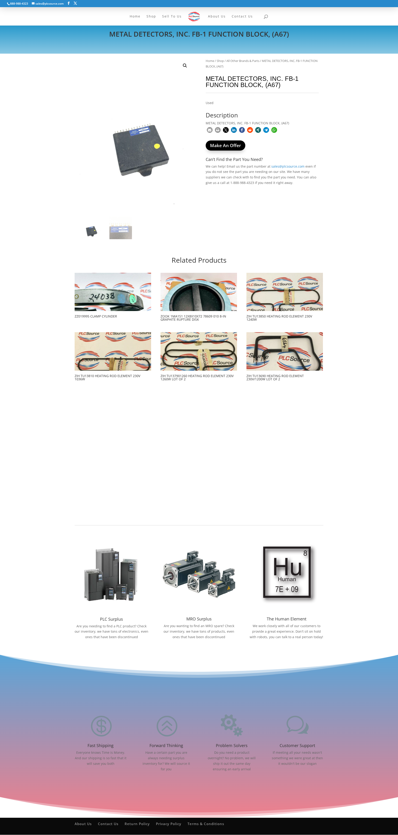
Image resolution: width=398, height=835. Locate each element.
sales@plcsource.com (287, 166)
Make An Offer (225, 145)
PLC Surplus (111, 619)
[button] (185, 65)
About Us (83, 823)
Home (210, 61)
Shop (220, 61)
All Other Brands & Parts (242, 61)
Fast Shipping (101, 745)
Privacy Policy (168, 823)
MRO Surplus (199, 619)
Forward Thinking (166, 745)
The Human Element (286, 619)
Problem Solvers (232, 745)
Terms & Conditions (205, 823)
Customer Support (297, 745)
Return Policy (137, 823)
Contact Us (108, 823)
